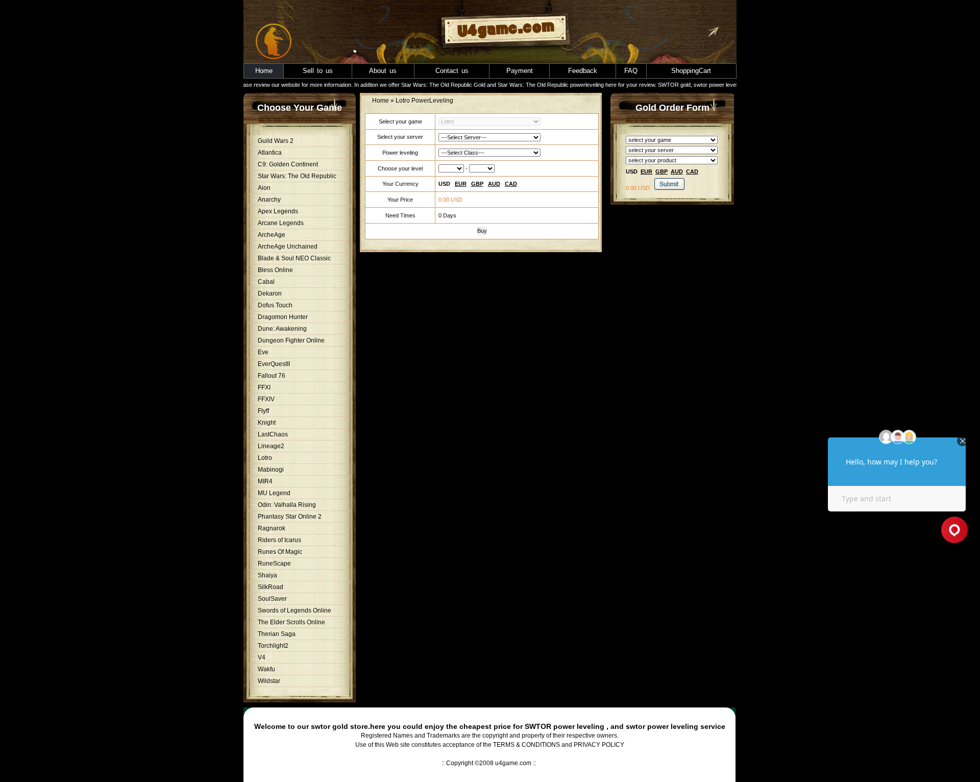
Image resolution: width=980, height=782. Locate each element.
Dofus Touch (275, 305)
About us (383, 71)
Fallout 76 (271, 375)
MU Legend (274, 493)
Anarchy (269, 199)
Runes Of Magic (280, 551)
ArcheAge (271, 234)
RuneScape (274, 563)
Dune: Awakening (282, 328)
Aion (264, 187)
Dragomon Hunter (283, 317)
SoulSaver (272, 598)
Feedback (582, 71)
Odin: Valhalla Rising (287, 504)
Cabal (266, 281)
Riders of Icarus (279, 540)
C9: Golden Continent (288, 164)
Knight (267, 422)
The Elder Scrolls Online (291, 622)
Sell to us (318, 71)
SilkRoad (270, 587)
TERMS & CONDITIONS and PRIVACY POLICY (558, 744)
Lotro (265, 457)
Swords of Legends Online (294, 610)
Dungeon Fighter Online (291, 340)
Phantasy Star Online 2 (290, 516)
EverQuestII (274, 364)
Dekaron (270, 293)
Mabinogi (271, 469)
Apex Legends (278, 211)
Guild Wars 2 (275, 140)
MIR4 (265, 481)
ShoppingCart (691, 71)
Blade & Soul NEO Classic (294, 258)
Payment (519, 71)
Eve (263, 352)
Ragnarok (271, 528)
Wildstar (269, 681)
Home (264, 71)
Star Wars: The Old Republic (297, 176)
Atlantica (270, 152)
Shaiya (267, 575)
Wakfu (266, 669)
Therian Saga (277, 634)
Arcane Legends (281, 223)
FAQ (631, 71)
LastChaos (273, 434)
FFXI (264, 387)
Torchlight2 (273, 645)
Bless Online (275, 270)
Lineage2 (271, 446)
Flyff (263, 410)
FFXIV (266, 399)
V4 (261, 657)
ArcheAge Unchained (287, 246)
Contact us (452, 71)
